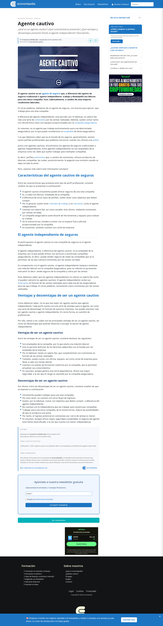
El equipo (69, 576)
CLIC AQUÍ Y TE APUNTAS (59, 505)
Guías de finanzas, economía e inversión (39, 576)
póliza (96, 140)
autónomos (39, 157)
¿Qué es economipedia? (74, 571)
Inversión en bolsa (31, 584)
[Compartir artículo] (90, 41)
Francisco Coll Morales (30, 40)
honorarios (23, 283)
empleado (68, 131)
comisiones (40, 119)
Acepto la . (40, 499)
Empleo (68, 579)
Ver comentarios (58, 520)
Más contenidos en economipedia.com (33, 468)
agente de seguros (51, 93)
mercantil (78, 203)
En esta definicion (120, 18)
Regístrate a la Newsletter (34, 579)
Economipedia (87, 595)
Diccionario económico (25, 18)
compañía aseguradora (86, 122)
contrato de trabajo (58, 203)
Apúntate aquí (129, 620)
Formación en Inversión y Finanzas (37, 571)
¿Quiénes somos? (72, 574)
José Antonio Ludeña (36, 42)
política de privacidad (44, 499)
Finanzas (37, 18)
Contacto (69, 582)
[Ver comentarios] (95, 40)
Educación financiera (32, 582)
